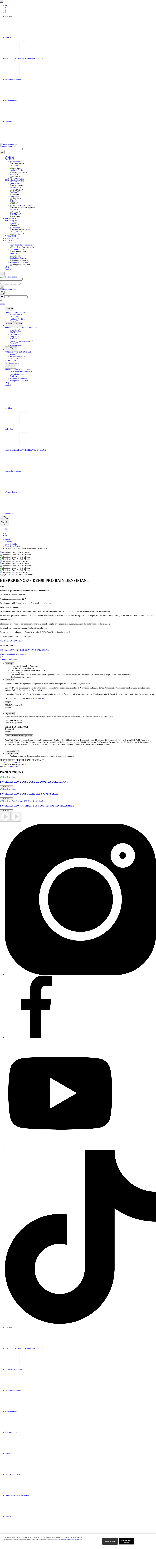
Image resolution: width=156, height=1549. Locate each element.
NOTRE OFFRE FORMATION (17, 370)
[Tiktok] (80, 1237)
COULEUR (9, 159)
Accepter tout (110, 1541)
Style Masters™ (16, 214)
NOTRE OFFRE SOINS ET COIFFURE (21, 328)
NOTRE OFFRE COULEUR (16, 312)
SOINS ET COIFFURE (14, 181)
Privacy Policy (76, 1539)
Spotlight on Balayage (18, 258)
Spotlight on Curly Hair (19, 262)
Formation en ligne (17, 249)
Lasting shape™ (16, 232)
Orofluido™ (14, 192)
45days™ (13, 201)
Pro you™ (14, 174)
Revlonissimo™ (16, 161)
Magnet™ (14, 223)
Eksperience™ (15, 183)
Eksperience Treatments (14, 546)
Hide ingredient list (12, 751)
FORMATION (10, 243)
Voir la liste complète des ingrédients (19, 736)
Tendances (14, 254)
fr (1, 1)
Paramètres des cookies (126, 1541)
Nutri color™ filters (17, 170)
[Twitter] (80, 1094)
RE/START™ (15, 188)
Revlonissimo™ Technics (19, 227)
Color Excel (14, 166)
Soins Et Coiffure (11, 544)
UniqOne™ (14, 196)
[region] (78, 1541)
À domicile (9, 542)
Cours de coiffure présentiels (21, 245)
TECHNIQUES (11, 221)
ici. (43, 698)
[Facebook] (80, 1007)
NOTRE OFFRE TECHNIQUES (18, 352)
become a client (13, 767)
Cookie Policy (66, 1539)
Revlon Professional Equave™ (22, 205)
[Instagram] (80, 900)
